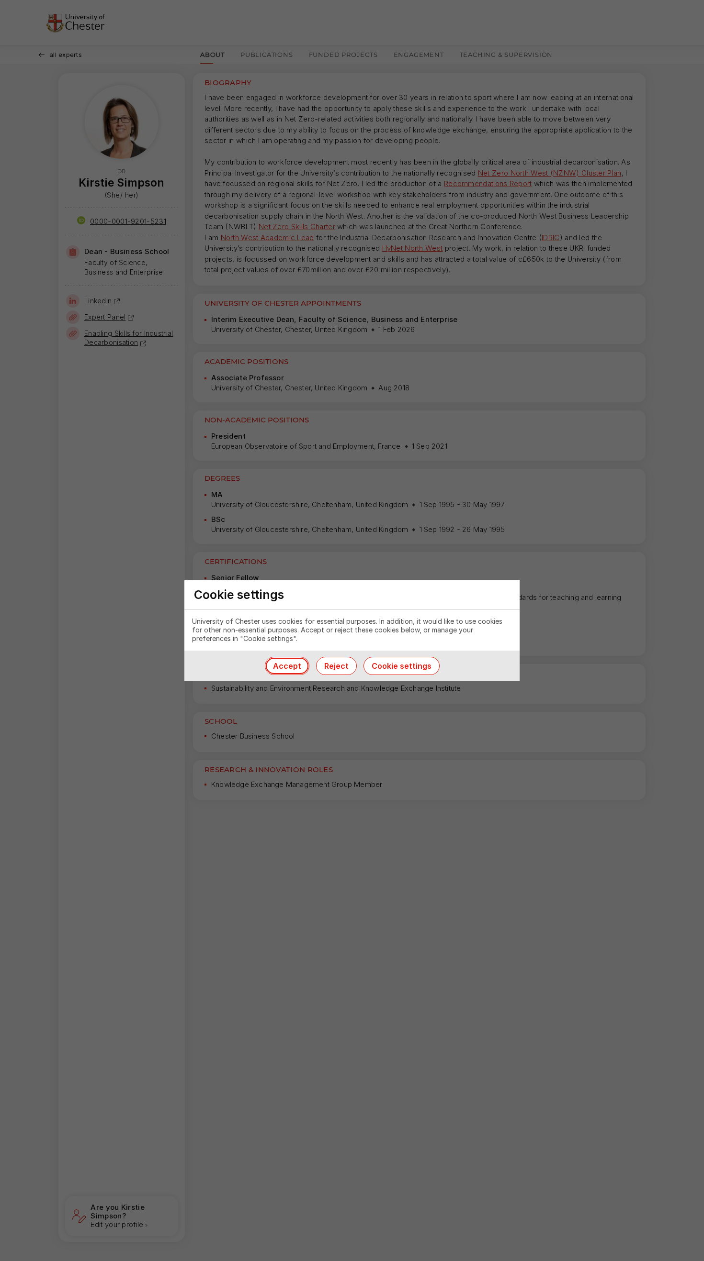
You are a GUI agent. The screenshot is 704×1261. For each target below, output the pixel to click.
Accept (287, 666)
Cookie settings (401, 666)
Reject (336, 666)
